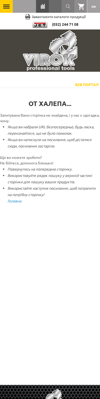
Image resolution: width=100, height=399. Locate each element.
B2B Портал (87, 84)
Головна (14, 200)
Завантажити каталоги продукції (59, 16)
